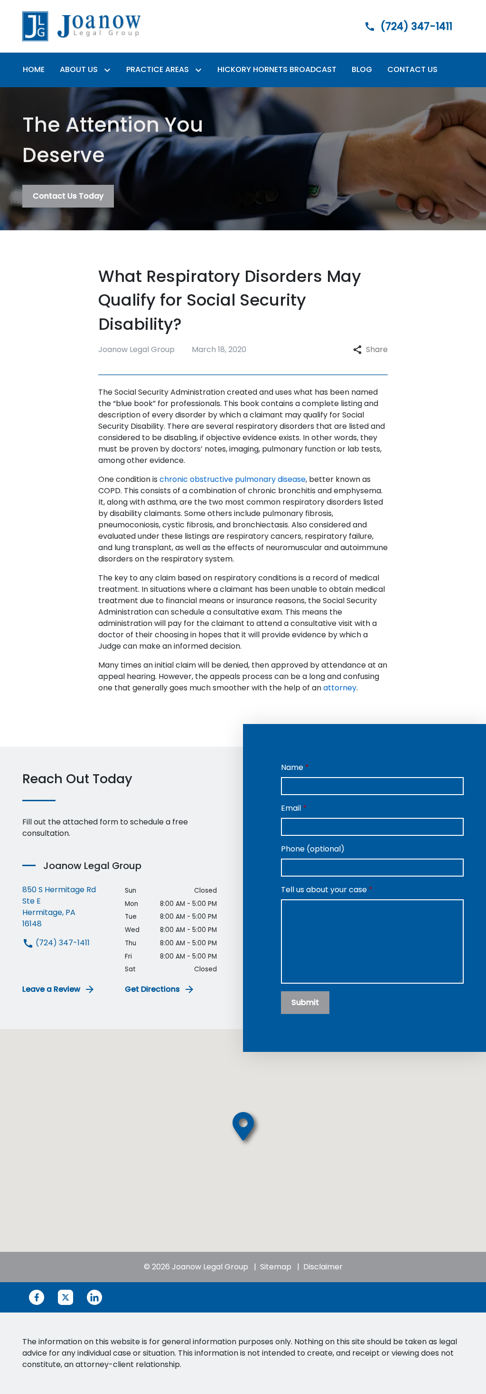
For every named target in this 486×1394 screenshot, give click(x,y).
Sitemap (275, 1266)
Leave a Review (51, 989)
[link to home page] (81, 25)
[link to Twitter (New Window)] (65, 1297)
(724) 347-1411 (62, 942)
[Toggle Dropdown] (109, 70)
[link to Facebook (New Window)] (36, 1297)
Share (377, 349)
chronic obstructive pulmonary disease (232, 479)
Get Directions (152, 989)
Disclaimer (323, 1266)
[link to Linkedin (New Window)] (94, 1297)
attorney (339, 687)
